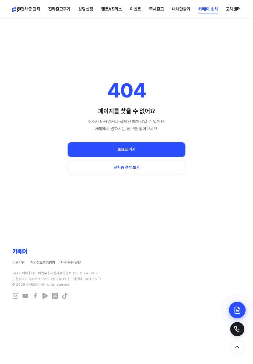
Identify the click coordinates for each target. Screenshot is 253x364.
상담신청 (85, 8)
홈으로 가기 (126, 149)
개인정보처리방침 (42, 262)
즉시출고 (156, 8)
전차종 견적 (30, 8)
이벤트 (135, 8)
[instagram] (15, 296)
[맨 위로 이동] (237, 347)
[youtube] (25, 296)
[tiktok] (65, 296)
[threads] (55, 296)
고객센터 (233, 8)
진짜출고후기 (59, 8)
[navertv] (45, 296)
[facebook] (35, 296)
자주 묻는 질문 (70, 262)
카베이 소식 (208, 8)
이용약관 (18, 262)
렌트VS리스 (111, 8)
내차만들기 (181, 8)
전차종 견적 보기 (126, 167)
